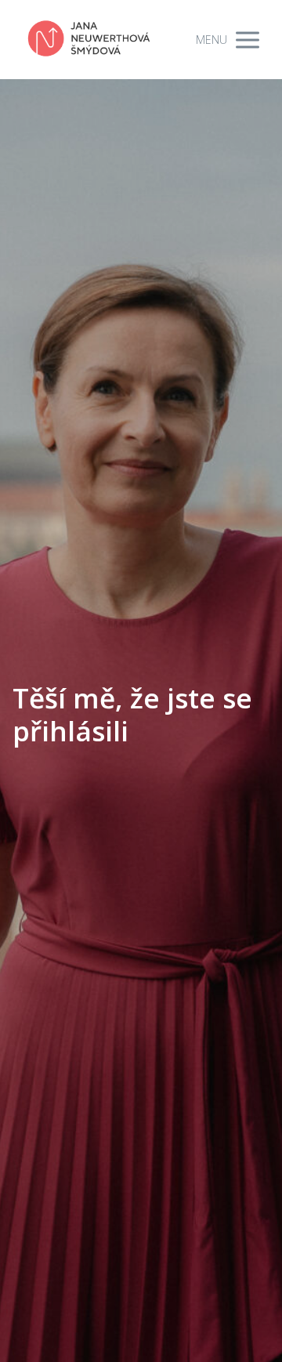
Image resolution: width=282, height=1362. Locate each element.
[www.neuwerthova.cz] (89, 39)
